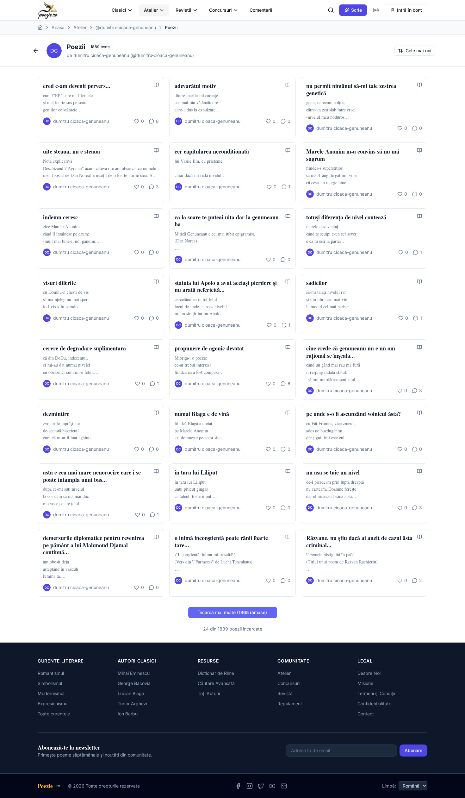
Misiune (365, 683)
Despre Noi (369, 673)
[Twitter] (261, 786)
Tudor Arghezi (132, 703)
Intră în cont (409, 10)
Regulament (289, 703)
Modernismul (51, 693)
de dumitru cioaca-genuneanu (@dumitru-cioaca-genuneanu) (130, 55)
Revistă (183, 10)
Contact (365, 713)
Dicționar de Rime (216, 673)
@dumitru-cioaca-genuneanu (126, 27)
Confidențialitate (374, 703)
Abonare (413, 750)
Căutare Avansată (216, 683)
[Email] (284, 786)
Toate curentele (54, 713)
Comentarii (261, 10)
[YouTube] (272, 786)
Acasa (58, 27)
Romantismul (51, 673)
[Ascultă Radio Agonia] (375, 10)
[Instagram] (249, 786)
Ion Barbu (128, 713)
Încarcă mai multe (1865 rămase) (232, 612)
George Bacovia (134, 683)
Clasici (119, 10)
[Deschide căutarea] (331, 10)
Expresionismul (53, 703)
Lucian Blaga (131, 693)
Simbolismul (50, 683)
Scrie (356, 10)
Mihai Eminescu (134, 673)
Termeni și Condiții (376, 693)
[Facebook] (238, 786)
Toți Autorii (209, 693)
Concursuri (220, 10)
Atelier (151, 10)
